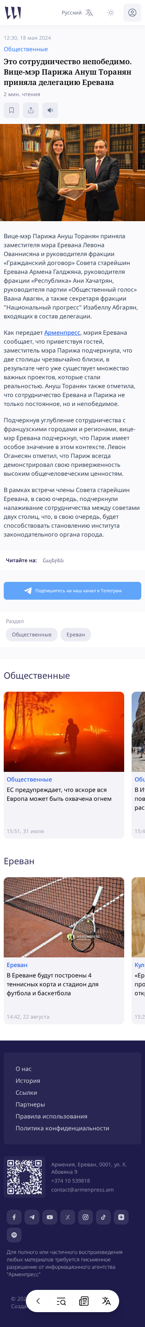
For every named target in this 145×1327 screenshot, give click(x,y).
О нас (24, 1069)
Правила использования (51, 1116)
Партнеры (30, 1104)
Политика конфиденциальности (62, 1128)
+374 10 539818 (70, 1180)
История (28, 1081)
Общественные (32, 634)
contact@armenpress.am (82, 1189)
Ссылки (26, 1092)
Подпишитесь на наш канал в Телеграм (78, 590)
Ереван (76, 634)
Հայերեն (53, 560)
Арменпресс (62, 332)
